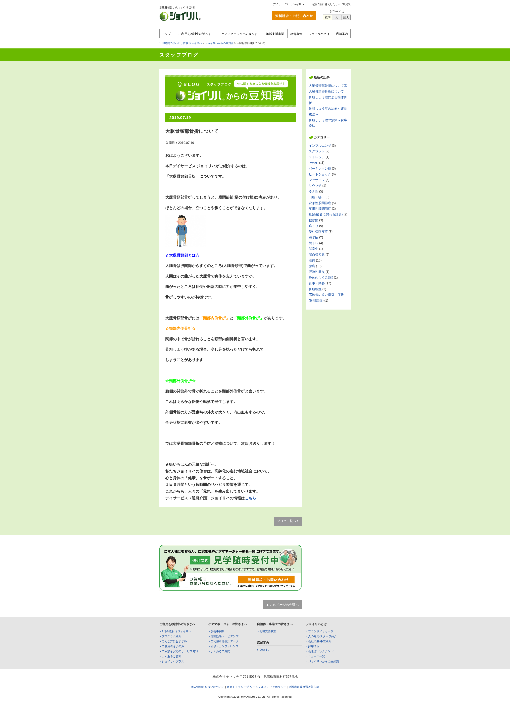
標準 (328, 17)
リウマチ (315, 185)
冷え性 (313, 191)
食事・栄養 (317, 283)
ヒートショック (320, 174)
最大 (346, 17)
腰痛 (312, 260)
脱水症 (313, 237)
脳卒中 (313, 249)
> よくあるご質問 (170, 656)
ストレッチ (317, 157)
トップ (166, 33)
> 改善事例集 (216, 631)
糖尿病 (313, 220)
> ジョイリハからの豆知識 (322, 661)
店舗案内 (342, 33)
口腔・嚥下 (317, 197)
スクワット (317, 151)
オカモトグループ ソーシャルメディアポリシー (257, 686)
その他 (313, 162)
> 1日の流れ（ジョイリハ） (176, 631)
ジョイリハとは (319, 33)
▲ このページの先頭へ (282, 604)
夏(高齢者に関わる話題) (326, 214)
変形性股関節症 (320, 203)
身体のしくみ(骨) (321, 277)
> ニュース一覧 (315, 656)
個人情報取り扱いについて (207, 686)
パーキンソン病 (320, 168)
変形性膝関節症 (320, 208)
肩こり (313, 226)
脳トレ (313, 243)
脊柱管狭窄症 (318, 231)
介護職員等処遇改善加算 (303, 686)
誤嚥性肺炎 (317, 271)
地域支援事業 (275, 33)
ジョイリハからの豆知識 (219, 43)
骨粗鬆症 (315, 289)
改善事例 (296, 33)
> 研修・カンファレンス (223, 646)
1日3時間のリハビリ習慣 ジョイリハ (180, 43)
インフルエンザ (320, 145)
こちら (250, 498)
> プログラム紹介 (170, 636)
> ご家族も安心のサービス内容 (178, 651)
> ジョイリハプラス (171, 661)
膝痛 (312, 266)
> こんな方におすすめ (173, 641)
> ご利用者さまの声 (171, 646)
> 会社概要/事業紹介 (318, 641)
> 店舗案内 (264, 649)
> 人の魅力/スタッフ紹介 (321, 636)
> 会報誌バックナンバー (321, 651)
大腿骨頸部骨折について (326, 91)
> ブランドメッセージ (319, 631)
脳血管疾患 (317, 254)
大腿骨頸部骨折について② (328, 85)
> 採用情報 (312, 646)
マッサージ (317, 180)
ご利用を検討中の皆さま (194, 33)
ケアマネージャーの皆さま (239, 33)
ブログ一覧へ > (288, 521)
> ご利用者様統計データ (223, 641)
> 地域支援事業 (266, 631)
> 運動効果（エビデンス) (223, 636)
